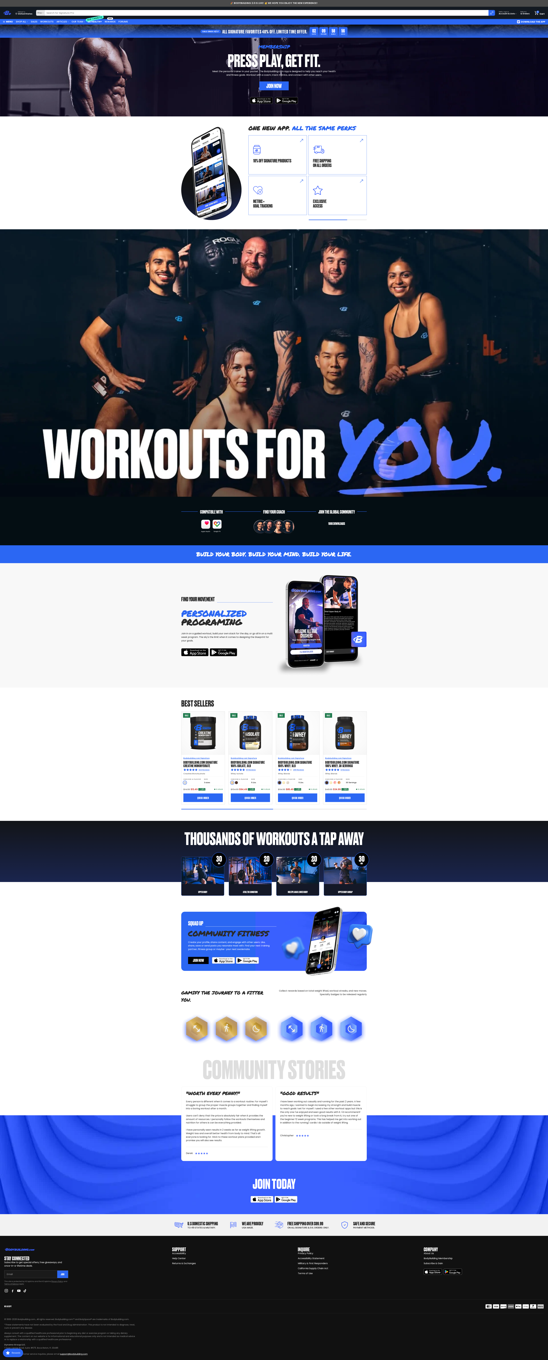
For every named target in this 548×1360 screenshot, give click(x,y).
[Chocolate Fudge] (279, 782)
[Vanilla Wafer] (232, 782)
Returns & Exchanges (184, 1263)
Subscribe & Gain (433, 1263)
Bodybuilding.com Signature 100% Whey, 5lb (295, 764)
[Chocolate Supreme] (236, 782)
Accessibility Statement (311, 1258)
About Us (429, 1253)
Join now (198, 960)
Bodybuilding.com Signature (196, 758)
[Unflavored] (184, 782)
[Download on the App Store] (433, 1272)
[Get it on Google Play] (286, 100)
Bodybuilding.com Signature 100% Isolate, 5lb (248, 764)
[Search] (491, 13)
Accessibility (179, 1253)
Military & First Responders (313, 1263)
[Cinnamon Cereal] (339, 782)
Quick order (203, 798)
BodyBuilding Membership (438, 1258)
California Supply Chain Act (313, 1268)
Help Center (179, 1258)
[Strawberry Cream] (335, 782)
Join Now (274, 85)
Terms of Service (11, 1284)
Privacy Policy (57, 1281)
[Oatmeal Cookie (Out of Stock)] (287, 782)
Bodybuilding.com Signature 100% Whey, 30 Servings (342, 764)
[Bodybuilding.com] (7, 13)
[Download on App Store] (261, 100)
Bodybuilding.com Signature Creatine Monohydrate (200, 764)
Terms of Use (305, 1273)
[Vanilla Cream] (283, 782)
